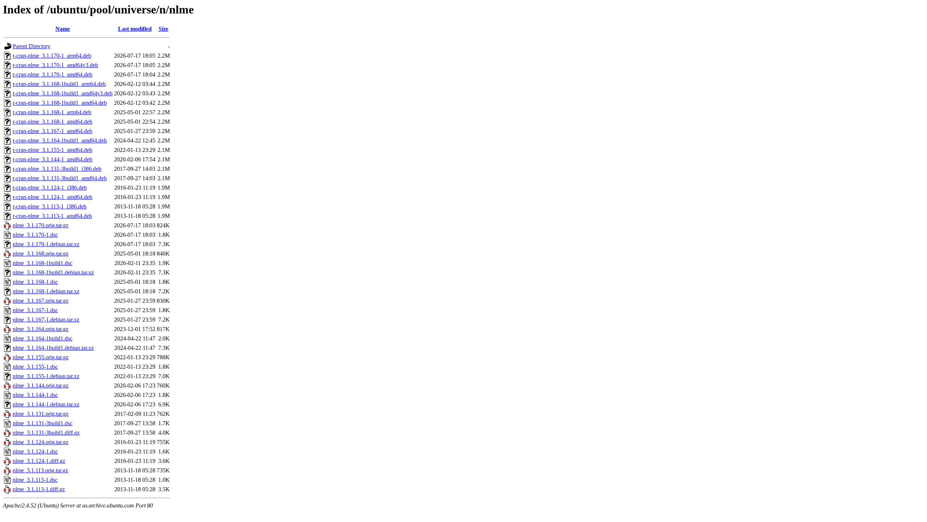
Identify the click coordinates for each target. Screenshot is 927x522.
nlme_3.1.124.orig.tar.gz (40, 442)
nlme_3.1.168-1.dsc (35, 282)
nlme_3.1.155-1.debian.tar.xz (46, 376)
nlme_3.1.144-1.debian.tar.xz (46, 404)
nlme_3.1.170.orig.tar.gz (40, 225)
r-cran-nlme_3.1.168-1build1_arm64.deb (59, 84)
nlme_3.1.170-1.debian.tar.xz (46, 244)
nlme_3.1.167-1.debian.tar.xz (46, 319)
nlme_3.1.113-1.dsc (35, 480)
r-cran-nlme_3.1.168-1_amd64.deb (52, 122)
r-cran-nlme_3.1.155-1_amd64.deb (52, 150)
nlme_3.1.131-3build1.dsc (42, 423)
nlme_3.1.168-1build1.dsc (42, 263)
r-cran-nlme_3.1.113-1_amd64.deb (52, 216)
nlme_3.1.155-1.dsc (35, 367)
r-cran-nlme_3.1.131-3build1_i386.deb (57, 169)
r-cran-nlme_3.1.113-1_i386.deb (50, 206)
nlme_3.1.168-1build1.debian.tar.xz (53, 272)
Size (163, 29)
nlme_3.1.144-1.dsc (35, 395)
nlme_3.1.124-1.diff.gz (39, 461)
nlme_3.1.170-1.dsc (35, 235)
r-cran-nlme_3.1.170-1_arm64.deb (52, 56)
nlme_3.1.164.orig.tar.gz (40, 329)
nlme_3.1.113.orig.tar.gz (40, 470)
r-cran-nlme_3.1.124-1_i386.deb (50, 188)
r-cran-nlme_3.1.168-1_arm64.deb (52, 112)
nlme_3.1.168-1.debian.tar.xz (46, 291)
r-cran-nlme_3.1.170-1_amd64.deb (52, 74)
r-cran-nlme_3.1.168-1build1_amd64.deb (60, 103)
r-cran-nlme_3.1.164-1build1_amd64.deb (60, 140)
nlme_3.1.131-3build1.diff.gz (46, 433)
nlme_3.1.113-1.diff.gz (39, 489)
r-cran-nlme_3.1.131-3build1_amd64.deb (60, 178)
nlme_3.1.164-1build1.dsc (42, 338)
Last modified (135, 29)
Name (62, 29)
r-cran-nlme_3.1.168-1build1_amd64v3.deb (63, 93)
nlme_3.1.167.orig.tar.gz (40, 301)
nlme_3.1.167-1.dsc (35, 310)
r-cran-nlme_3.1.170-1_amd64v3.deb (55, 65)
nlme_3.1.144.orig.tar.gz (40, 385)
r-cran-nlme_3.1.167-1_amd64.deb (52, 131)
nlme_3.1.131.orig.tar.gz (40, 414)
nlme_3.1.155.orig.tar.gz (40, 357)
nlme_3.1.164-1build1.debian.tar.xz (53, 348)
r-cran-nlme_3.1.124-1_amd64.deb (52, 197)
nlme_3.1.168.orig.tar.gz (40, 253)
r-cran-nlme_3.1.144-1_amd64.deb (52, 159)
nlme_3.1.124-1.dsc (35, 451)
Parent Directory (31, 46)
